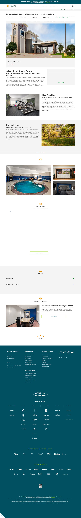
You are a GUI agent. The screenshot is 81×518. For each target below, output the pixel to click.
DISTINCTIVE (69, 406)
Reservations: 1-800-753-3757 (14, 365)
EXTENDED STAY (12, 406)
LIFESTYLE (46, 406)
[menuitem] (36, 6)
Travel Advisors (28, 381)
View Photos (64, 188)
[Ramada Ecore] (35, 438)
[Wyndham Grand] (69, 420)
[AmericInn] (35, 425)
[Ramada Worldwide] (35, 434)
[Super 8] (23, 415)
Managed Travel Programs (31, 375)
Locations (9, 356)
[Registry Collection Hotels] (69, 411)
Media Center (45, 356)
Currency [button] (72, 9)
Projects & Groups (29, 377)
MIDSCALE (35, 406)
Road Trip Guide (11, 358)
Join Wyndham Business (30, 373)
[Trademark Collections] (57, 415)
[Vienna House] (46, 425)
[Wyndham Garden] (35, 420)
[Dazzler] (46, 420)
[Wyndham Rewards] (40, 394)
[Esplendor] (46, 415)
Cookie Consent (28, 362)
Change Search (64, 9)
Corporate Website (46, 354)
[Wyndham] (57, 411)
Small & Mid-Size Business (31, 379)
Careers (44, 362)
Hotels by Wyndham (40, 401)
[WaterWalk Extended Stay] (12, 415)
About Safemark (28, 360)
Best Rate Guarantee (29, 354)
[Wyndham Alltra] (46, 429)
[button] (18, 1)
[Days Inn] (23, 411)
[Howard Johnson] (23, 425)
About (8, 354)
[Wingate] (35, 415)
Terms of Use (28, 358)
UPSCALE (58, 406)
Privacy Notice (28, 356)
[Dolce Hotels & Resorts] (69, 415)
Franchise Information (47, 358)
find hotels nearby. (65, 17)
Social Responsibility (46, 364)
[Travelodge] (23, 429)
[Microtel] (23, 420)
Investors (44, 360)
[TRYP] (46, 411)
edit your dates (57, 17)
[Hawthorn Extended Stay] (12, 411)
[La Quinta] (35, 411)
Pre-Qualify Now (47, 2)
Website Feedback (63, 357)
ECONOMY (23, 406)
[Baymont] (35, 429)
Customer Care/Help (11, 367)
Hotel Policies (61, 82)
